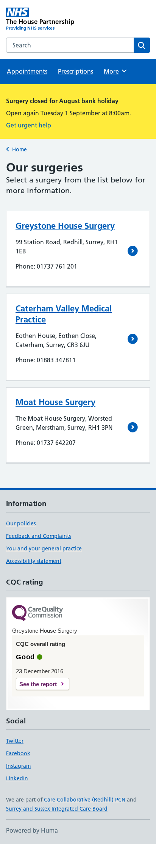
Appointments (27, 71)
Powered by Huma (32, 830)
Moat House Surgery (55, 402)
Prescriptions (75, 71)
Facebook (18, 753)
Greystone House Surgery (65, 225)
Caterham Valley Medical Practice (64, 314)
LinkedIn (17, 778)
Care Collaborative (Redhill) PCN (84, 799)
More (115, 71)
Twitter (14, 740)
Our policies (21, 523)
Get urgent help (28, 125)
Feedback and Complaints (38, 536)
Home (19, 149)
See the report (38, 684)
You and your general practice (44, 548)
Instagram (18, 765)
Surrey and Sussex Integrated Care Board (57, 808)
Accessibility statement (33, 561)
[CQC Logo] (37, 613)
